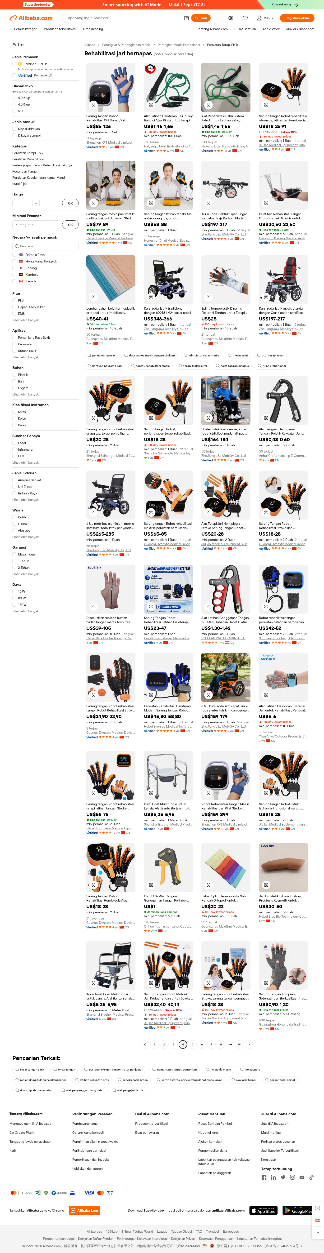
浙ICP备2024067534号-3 (283, 1246)
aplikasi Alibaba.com (228, 1210)
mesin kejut (240, 355)
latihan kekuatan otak (94, 1080)
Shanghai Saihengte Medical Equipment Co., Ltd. (110, 456)
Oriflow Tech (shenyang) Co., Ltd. (168, 926)
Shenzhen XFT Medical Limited (109, 142)
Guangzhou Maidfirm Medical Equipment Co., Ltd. (110, 339)
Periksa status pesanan (278, 1141)
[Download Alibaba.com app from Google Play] (298, 1210)
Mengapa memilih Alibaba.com (31, 1123)
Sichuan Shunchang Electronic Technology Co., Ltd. (283, 638)
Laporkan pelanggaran (214, 1173)
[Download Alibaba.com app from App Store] (263, 1210)
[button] (186, 18)
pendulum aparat (103, 355)
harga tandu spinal (282, 1080)
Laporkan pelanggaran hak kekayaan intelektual (224, 1162)
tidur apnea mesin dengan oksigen (152, 355)
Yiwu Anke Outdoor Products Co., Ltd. (283, 736)
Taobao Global (181, 1231)
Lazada (162, 1231)
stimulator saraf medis (204, 355)
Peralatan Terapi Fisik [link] (222, 45)
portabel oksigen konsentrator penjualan (116, 1069)
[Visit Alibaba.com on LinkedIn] (273, 1177)
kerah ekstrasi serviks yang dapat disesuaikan (192, 1080)
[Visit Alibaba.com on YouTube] (302, 1177)
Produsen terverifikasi (151, 1123)
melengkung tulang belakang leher (43, 1080)
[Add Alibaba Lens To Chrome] (84, 1210)
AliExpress (94, 1231)
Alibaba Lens (37, 1210)
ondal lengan (66, 1069)
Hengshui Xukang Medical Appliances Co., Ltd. (283, 238)
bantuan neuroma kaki (107, 366)
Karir (12, 1150)
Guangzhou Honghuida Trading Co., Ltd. (283, 1024)
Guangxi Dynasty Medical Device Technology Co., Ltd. (168, 544)
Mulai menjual (271, 1132)
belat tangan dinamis (235, 366)
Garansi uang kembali (88, 1132)
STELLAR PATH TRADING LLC (223, 638)
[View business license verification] (205, 1246)
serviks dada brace (135, 1080)
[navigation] (45, 545)
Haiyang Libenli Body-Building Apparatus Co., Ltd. (168, 146)
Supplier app (153, 1210)
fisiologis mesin (221, 1069)
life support (252, 1069)
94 (239, 1044)
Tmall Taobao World (139, 1231)
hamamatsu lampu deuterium (177, 1069)
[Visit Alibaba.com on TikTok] (311, 1177)
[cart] (246, 19)
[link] (318, 1208)
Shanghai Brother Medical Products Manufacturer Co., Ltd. (168, 824)
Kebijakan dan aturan (87, 1168)
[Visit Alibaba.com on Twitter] (283, 1177)
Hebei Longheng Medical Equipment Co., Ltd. (110, 828)
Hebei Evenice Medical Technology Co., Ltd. (110, 238)
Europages (231, 1231)
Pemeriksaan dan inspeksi (91, 1159)
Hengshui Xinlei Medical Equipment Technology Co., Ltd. (168, 240)
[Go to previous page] (145, 1044)
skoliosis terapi (246, 1080)
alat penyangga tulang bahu (84, 1090)
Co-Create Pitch (21, 1132)
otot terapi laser (273, 355)
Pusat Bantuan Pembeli (215, 1123)
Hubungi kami (208, 1132)
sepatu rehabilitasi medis (153, 366)
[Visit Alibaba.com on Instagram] (292, 1177)
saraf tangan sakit (32, 1069)
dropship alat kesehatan (36, 1090)
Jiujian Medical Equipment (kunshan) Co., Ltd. (283, 145)
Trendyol (212, 1231)
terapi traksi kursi (195, 366)
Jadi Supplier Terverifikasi (280, 1150)
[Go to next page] (249, 1044)
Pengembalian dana (212, 1150)
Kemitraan (268, 1159)
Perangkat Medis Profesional (179, 45)
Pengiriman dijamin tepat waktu (95, 1141)
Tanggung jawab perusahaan (30, 1141)
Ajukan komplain (210, 1141)
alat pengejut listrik (130, 1090)
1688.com (113, 1231)
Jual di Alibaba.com (275, 1123)
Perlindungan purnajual (89, 1150)
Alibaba (89, 45)
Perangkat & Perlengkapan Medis (126, 45)
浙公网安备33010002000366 (239, 1246)
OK (70, 203)
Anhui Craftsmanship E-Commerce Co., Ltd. (283, 456)
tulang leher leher (274, 366)
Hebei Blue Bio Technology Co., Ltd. (110, 638)
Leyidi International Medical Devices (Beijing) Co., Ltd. (168, 638)
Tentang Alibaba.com (25, 1113)
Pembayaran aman (85, 1123)
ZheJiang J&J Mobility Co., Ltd (223, 234)
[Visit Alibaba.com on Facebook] (264, 1177)
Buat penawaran (147, 1132)
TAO (199, 1231)
